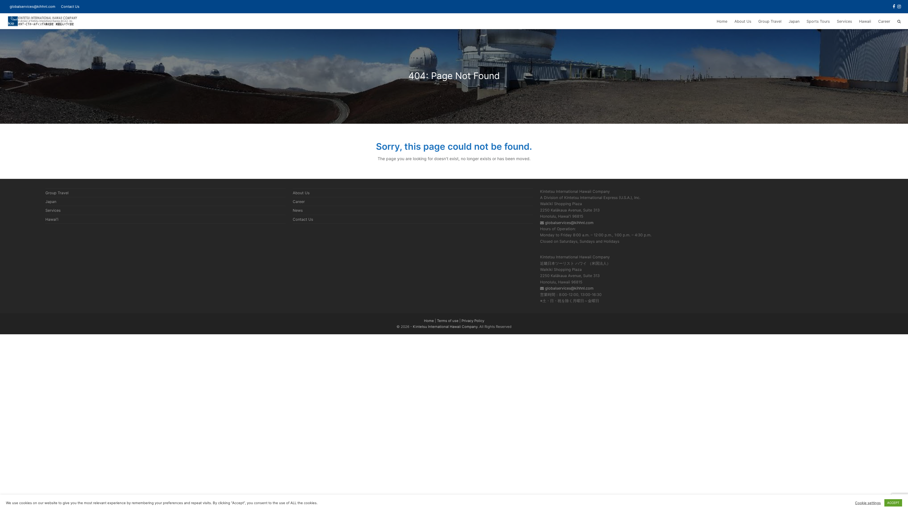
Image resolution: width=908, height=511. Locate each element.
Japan (50, 201)
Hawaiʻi (51, 219)
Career (299, 201)
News (298, 210)
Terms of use (447, 321)
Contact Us (70, 6)
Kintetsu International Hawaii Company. (445, 327)
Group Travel (57, 192)
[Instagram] (899, 7)
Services (53, 210)
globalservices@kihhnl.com (569, 222)
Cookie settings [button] (868, 503)
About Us (301, 192)
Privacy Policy (473, 321)
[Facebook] (894, 7)
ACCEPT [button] (893, 503)
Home (429, 321)
